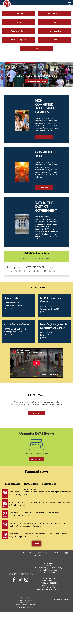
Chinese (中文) (63, 553)
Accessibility (25, 598)
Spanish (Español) (11, 553)
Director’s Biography (18, 40)
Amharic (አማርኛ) (52, 553)
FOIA (36, 48)
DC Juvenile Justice (18, 13)
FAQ (54, 22)
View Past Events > (36, 459)
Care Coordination (54, 31)
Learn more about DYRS (36, 81)
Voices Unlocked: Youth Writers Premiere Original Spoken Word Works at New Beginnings (39, 503)
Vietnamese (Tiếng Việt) (38, 553)
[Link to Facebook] (14, 579)
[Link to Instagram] (27, 579)
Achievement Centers (19, 31)
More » (36, 544)
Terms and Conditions (25, 607)
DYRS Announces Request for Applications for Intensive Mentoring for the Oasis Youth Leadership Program (39, 524)
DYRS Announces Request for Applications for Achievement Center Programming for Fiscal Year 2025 (38, 535)
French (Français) (24, 553)
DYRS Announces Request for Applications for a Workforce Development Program (34, 514)
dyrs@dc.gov (50, 572)
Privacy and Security (25, 600)
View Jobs (36, 413)
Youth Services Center (16, 324)
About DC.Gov (25, 602)
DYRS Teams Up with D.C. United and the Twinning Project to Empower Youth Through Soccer (40, 493)
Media (54, 40)
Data (19, 22)
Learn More (44, 137)
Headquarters (12, 298)
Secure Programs (54, 13)
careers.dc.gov (42, 404)
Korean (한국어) (36, 555)
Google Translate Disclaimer (25, 605)
